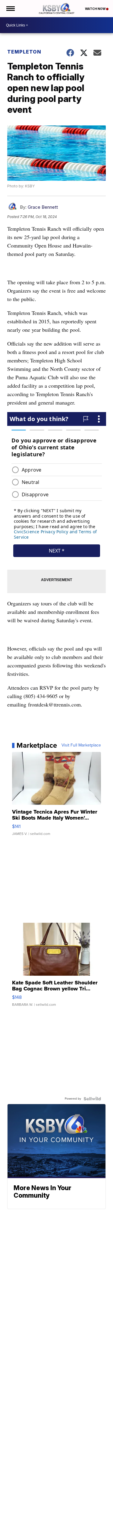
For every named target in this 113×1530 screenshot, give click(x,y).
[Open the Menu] (10, 9)
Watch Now (95, 9)
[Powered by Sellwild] (92, 1099)
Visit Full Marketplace (81, 745)
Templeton (24, 52)
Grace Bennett (43, 207)
